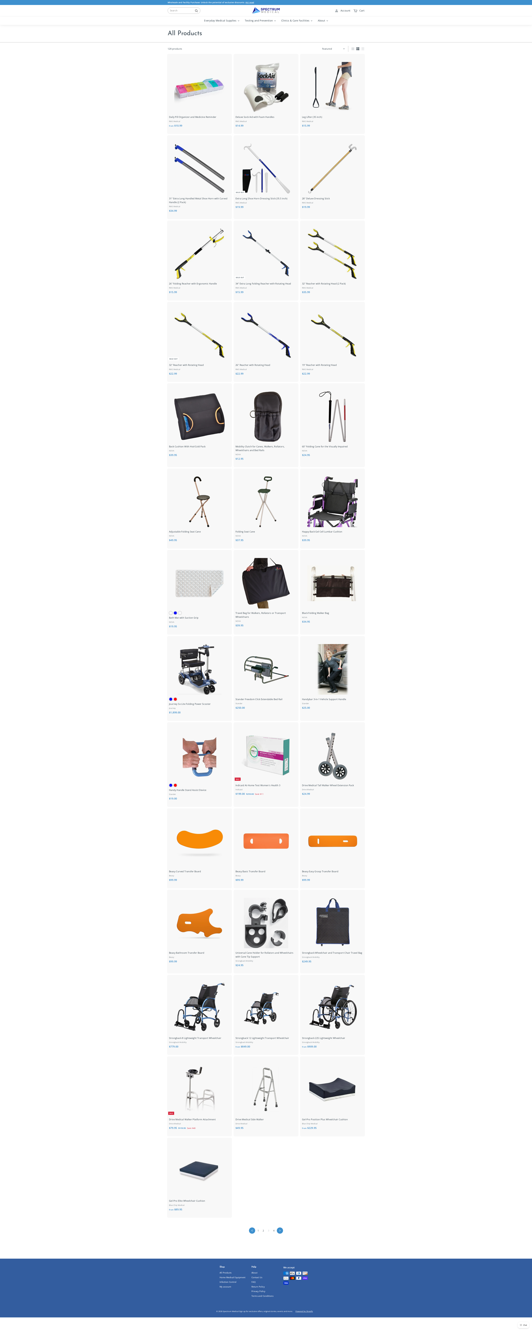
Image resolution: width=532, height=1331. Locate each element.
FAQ (253, 1282)
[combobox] (184, 10)
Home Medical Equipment (232, 1277)
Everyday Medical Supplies (220, 20)
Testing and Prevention (259, 20)
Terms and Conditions (262, 1296)
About (322, 20)
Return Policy (258, 1286)
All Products (226, 1272)
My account (225, 1286)
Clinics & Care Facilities (295, 20)
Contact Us (256, 1277)
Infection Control (228, 1282)
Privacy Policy (258, 1291)
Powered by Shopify (304, 1311)
